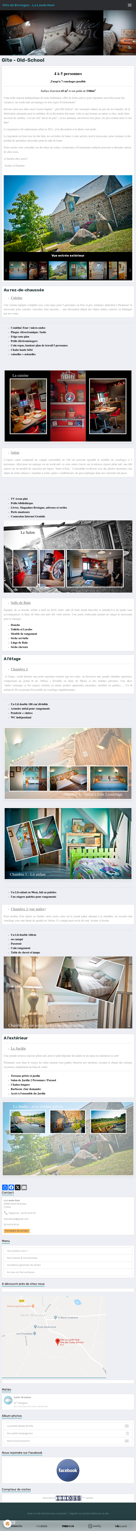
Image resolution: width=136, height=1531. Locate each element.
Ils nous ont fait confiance (21, 1272)
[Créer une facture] (120, 1526)
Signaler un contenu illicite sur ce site (89, 1513)
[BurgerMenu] (130, 5)
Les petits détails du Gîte (67, 1426)
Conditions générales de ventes (24, 1265)
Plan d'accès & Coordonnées (22, 1258)
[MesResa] (68, 1526)
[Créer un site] (15, 1526)
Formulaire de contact (16, 1231)
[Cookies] (8, 1524)
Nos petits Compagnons (67, 1433)
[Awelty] (94, 1526)
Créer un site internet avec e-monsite (47, 1513)
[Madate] (41, 1526)
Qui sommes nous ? (17, 1251)
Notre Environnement (67, 1441)
